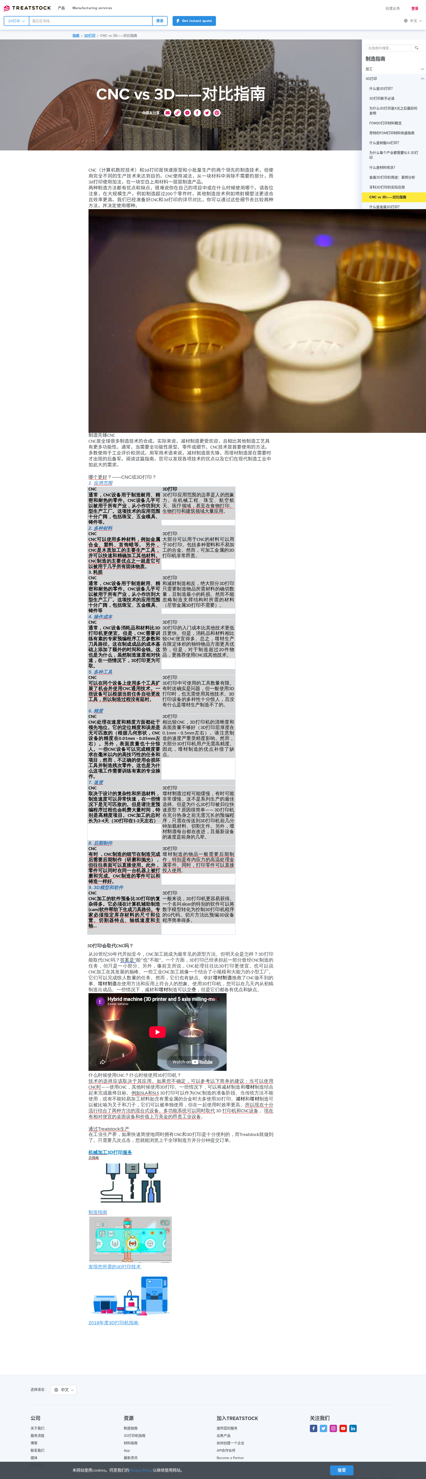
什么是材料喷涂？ (383, 167)
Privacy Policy (141, 1470)
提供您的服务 (227, 1428)
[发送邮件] (167, 113)
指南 (75, 36)
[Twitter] (323, 1428)
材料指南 (131, 1443)
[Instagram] (333, 1428)
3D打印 (14, 21)
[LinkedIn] (353, 1428)
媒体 (34, 1458)
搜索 (159, 21)
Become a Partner (230, 1458)
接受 (342, 1470)
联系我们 (37, 1450)
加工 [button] (369, 69)
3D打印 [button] (371, 79)
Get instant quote (196, 21)
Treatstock (27, 8)
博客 (34, 1443)
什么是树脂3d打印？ (385, 143)
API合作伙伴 (226, 1450)
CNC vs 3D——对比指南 (118, 36)
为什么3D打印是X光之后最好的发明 (393, 110)
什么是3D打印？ (381, 89)
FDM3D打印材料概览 (385, 123)
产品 (61, 8)
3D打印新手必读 (381, 98)
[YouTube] (343, 1428)
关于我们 (37, 1428)
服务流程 (37, 1436)
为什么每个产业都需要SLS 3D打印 (393, 155)
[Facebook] (313, 1428)
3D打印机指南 (134, 1436)
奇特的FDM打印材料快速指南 (391, 133)
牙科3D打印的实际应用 (387, 187)
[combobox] (90, 21)
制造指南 (375, 59)
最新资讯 (131, 1458)
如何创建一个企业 (230, 1443)
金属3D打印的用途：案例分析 (392, 177)
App (127, 1450)
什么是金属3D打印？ (385, 207)
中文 (65, 1390)
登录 (415, 8)
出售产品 (224, 1436)
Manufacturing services (92, 8)
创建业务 (393, 8)
